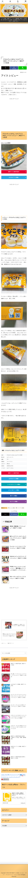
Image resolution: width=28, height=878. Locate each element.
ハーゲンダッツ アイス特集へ (14, 484)
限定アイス (5, 507)
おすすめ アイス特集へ (14, 177)
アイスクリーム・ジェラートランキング (10, 777)
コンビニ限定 (12, 507)
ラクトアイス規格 (20, 507)
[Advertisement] (14, 41)
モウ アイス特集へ (14, 501)
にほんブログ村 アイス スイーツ (9, 774)
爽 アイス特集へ (14, 495)
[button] (25, 653)
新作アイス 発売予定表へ (14, 171)
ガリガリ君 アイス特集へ (14, 490)
